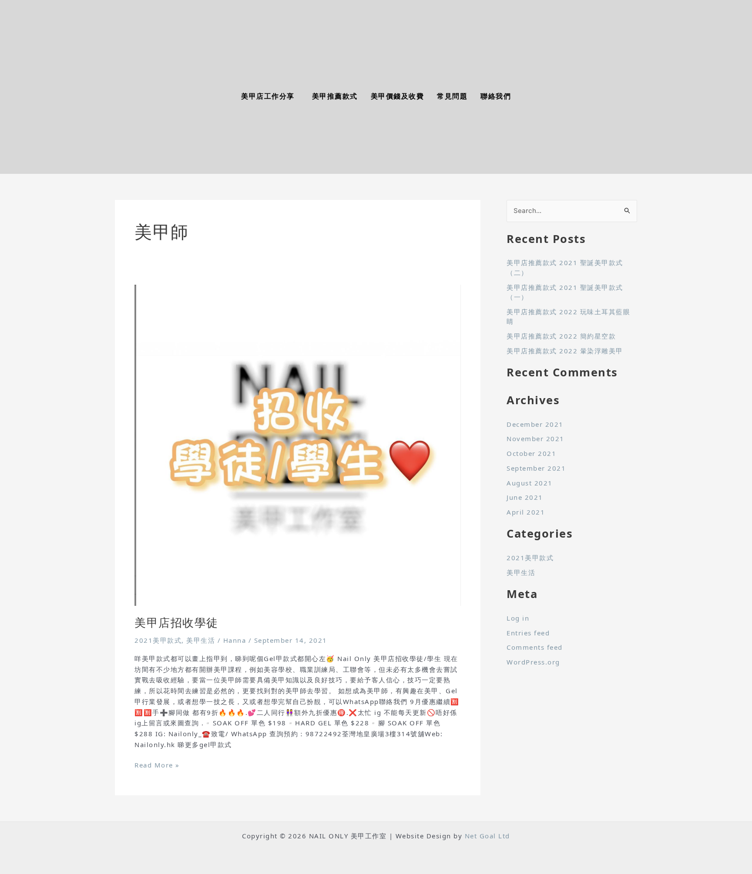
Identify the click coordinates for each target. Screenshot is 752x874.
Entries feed (528, 632)
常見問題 (452, 96)
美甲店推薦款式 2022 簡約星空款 (561, 336)
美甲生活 (200, 640)
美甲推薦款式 (335, 96)
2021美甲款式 (157, 640)
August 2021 (530, 483)
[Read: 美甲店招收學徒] (297, 444)
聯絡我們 (495, 96)
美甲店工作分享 (268, 96)
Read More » (157, 764)
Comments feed (535, 647)
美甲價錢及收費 (397, 96)
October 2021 (531, 453)
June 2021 (525, 497)
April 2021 (526, 512)
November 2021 (535, 438)
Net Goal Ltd (487, 835)
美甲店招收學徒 (176, 622)
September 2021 (536, 468)
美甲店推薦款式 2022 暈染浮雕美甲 (565, 350)
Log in (518, 618)
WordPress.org (533, 662)
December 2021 (535, 424)
